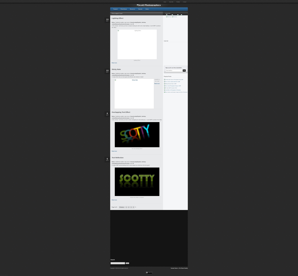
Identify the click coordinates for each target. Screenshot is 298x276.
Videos (147, 9)
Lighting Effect (117, 18)
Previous (122, 207)
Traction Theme (174, 268)
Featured (115, 9)
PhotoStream (124, 9)
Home (165, 1)
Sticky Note (116, 69)
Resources (132, 9)
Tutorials (140, 9)
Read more (114, 62)
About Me (171, 1)
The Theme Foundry (183, 268)
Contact (184, 1)
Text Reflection (117, 158)
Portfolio (178, 1)
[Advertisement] (175, 28)
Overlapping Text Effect (121, 112)
